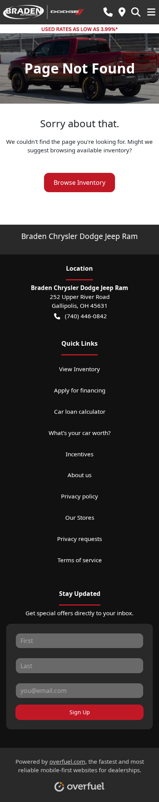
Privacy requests (79, 539)
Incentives (79, 454)
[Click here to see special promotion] (79, 28)
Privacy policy (79, 496)
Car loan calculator (79, 411)
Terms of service (80, 560)
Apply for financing (79, 390)
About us (79, 475)
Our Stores (79, 517)
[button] (108, 12)
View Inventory (79, 369)
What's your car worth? (80, 433)
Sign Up (79, 712)
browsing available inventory (89, 150)
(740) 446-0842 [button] (86, 316)
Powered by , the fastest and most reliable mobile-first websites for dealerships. (79, 766)
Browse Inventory (79, 182)
